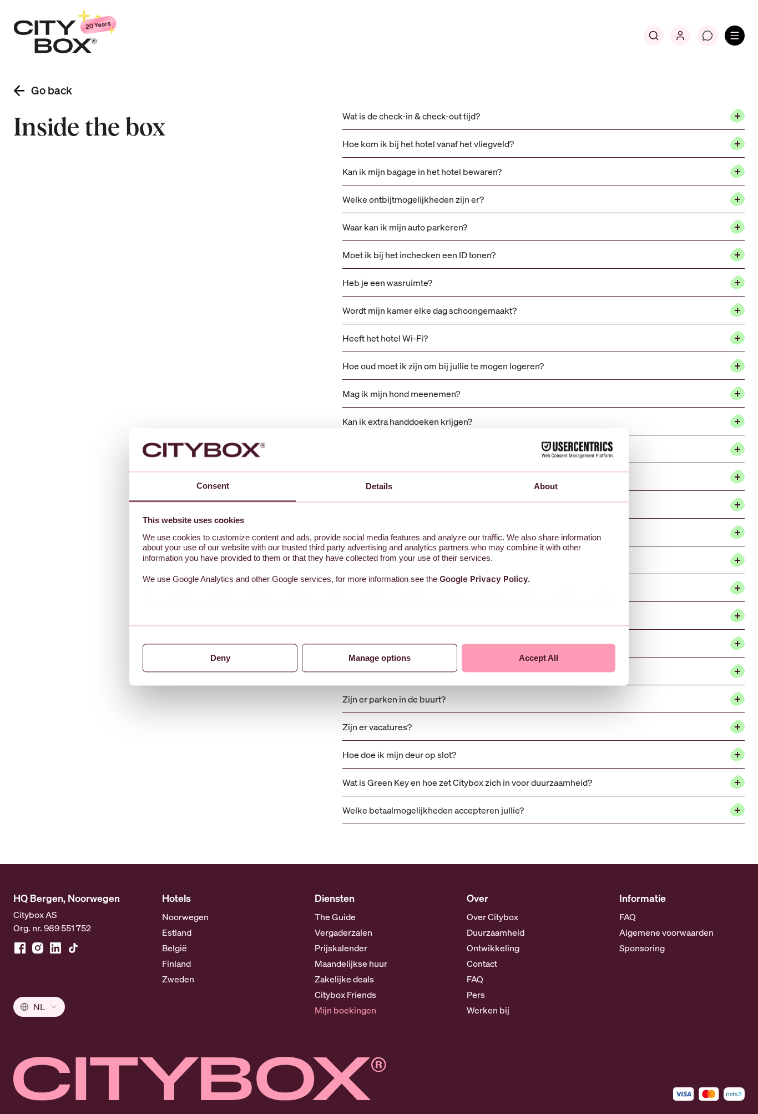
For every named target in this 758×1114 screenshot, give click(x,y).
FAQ (475, 979)
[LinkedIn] (55, 948)
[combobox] (39, 1007)
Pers (476, 994)
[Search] (653, 35)
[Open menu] (735, 36)
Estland (176, 932)
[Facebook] (20, 948)
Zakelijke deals (344, 979)
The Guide (335, 917)
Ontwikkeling (493, 948)
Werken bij (488, 1010)
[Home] (91, 35)
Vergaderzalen (343, 932)
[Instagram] (37, 948)
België (174, 948)
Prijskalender (341, 948)
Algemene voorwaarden (666, 932)
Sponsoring (642, 948)
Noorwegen (185, 917)
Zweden (178, 979)
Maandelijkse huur (351, 963)
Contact (482, 963)
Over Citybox (492, 917)
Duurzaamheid (495, 932)
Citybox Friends (345, 994)
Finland (176, 963)
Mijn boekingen (345, 1010)
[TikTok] (73, 948)
